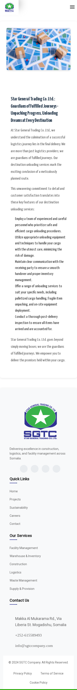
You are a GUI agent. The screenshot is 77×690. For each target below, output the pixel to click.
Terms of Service (52, 673)
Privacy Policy (22, 673)
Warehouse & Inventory (25, 556)
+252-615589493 (28, 635)
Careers (15, 515)
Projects (15, 499)
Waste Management (23, 580)
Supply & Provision (22, 588)
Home (14, 491)
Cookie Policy (38, 682)
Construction (18, 564)
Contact (15, 523)
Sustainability (19, 507)
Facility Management (24, 548)
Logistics (15, 572)
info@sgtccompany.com (34, 646)
